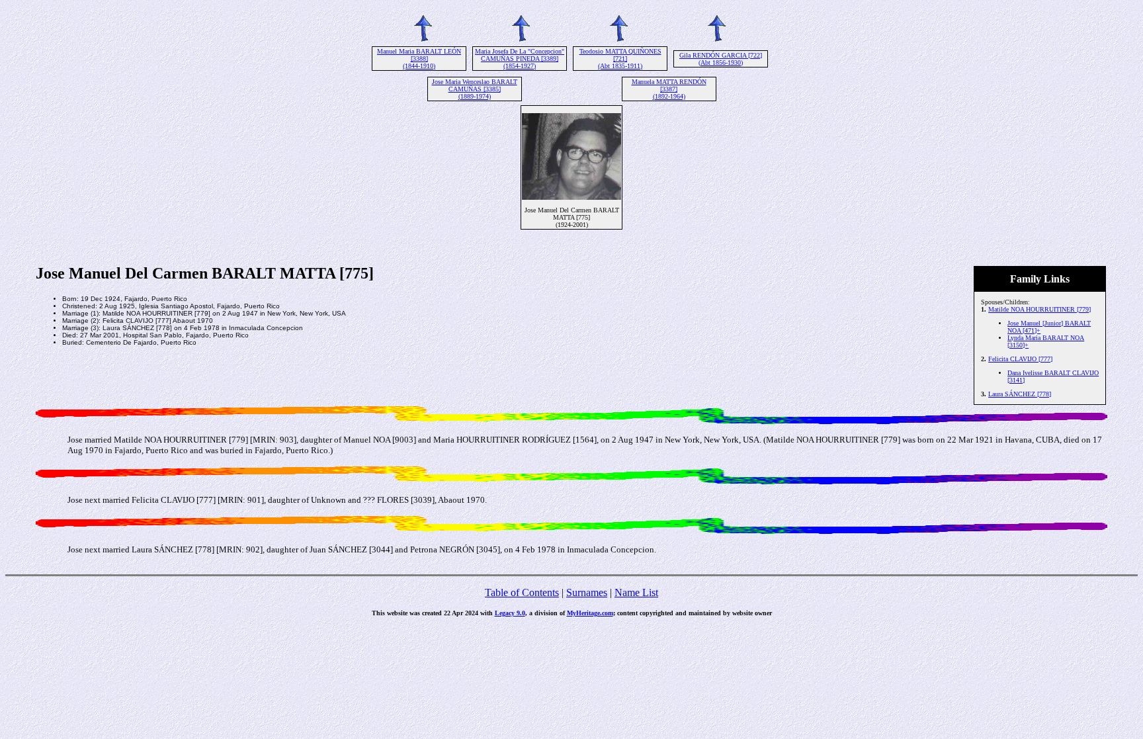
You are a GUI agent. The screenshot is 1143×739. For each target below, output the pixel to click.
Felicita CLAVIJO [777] (1020, 359)
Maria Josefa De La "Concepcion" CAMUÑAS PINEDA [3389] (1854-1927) (519, 58)
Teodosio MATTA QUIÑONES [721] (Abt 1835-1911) (620, 58)
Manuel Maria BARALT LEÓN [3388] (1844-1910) (419, 58)
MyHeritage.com (590, 613)
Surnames (586, 592)
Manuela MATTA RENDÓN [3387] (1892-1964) (669, 89)
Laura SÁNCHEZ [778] (1019, 394)
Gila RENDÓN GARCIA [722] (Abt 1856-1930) (720, 59)
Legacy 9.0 (510, 613)
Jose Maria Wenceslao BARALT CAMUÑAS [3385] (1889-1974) (474, 89)
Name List (636, 592)
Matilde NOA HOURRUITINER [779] (1039, 309)
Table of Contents (522, 592)
